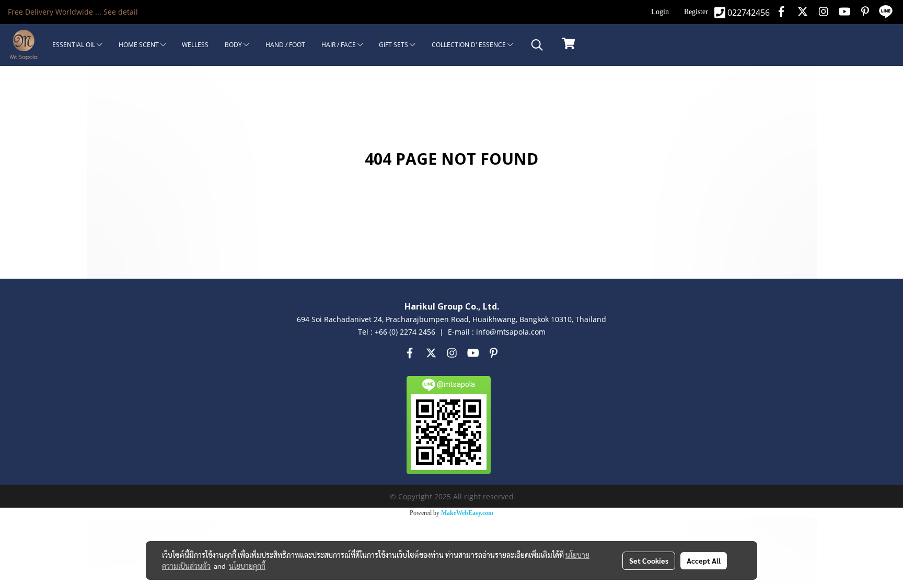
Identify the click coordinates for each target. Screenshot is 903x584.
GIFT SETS (394, 44)
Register (696, 12)
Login (660, 12)
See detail (120, 12)
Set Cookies (648, 560)
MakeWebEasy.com (467, 513)
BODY (234, 44)
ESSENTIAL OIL (74, 44)
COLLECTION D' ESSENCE (469, 44)
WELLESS (195, 44)
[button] (537, 45)
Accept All (704, 560)
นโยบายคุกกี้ (247, 565)
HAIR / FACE (339, 44)
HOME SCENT (139, 44)
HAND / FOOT (285, 44)
